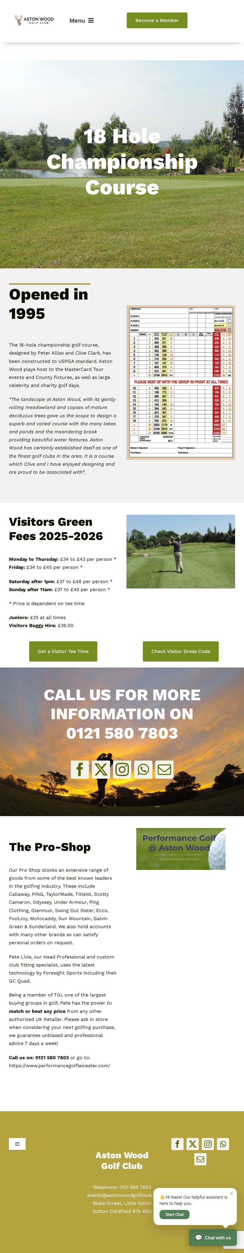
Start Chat (174, 1214)
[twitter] (101, 770)
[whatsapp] (143, 770)
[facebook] (80, 770)
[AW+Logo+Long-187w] (34, 17)
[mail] (164, 770)
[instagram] (122, 770)
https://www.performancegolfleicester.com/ (59, 1065)
